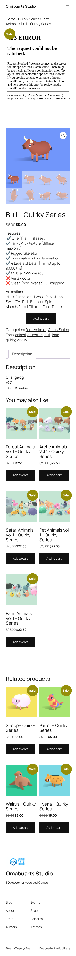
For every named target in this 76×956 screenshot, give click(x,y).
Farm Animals (36, 329)
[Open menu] (67, 6)
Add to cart (41, 318)
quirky (10, 339)
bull (47, 334)
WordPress (63, 948)
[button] (63, 135)
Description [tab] (22, 353)
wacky (22, 339)
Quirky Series (28, 19)
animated (35, 334)
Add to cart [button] (20, 475)
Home (10, 19)
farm (55, 334)
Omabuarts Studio (21, 6)
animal (20, 334)
